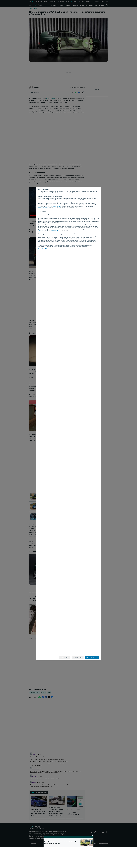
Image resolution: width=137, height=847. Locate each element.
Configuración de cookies (44, 207)
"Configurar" (41, 230)
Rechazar (65, 657)
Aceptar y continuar (92, 657)
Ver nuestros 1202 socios (44, 248)
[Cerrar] (92, 835)
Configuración (77, 657)
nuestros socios (58, 224)
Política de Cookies (56, 206)
